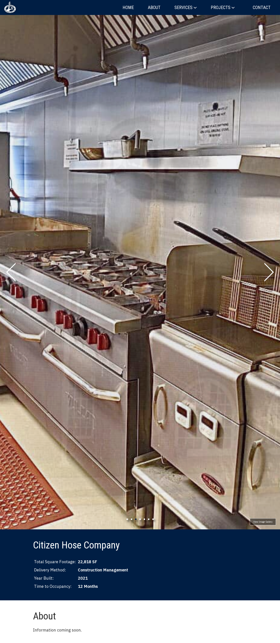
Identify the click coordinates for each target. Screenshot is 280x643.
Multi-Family (222, 40)
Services (183, 7)
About (154, 7)
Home (128, 7)
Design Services (189, 18)
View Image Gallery (262, 521)
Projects (221, 7)
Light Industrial (225, 35)
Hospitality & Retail (227, 29)
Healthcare (222, 23)
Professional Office (228, 46)
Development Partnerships (197, 35)
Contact (262, 7)
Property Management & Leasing (201, 23)
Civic (217, 18)
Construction (187, 29)
